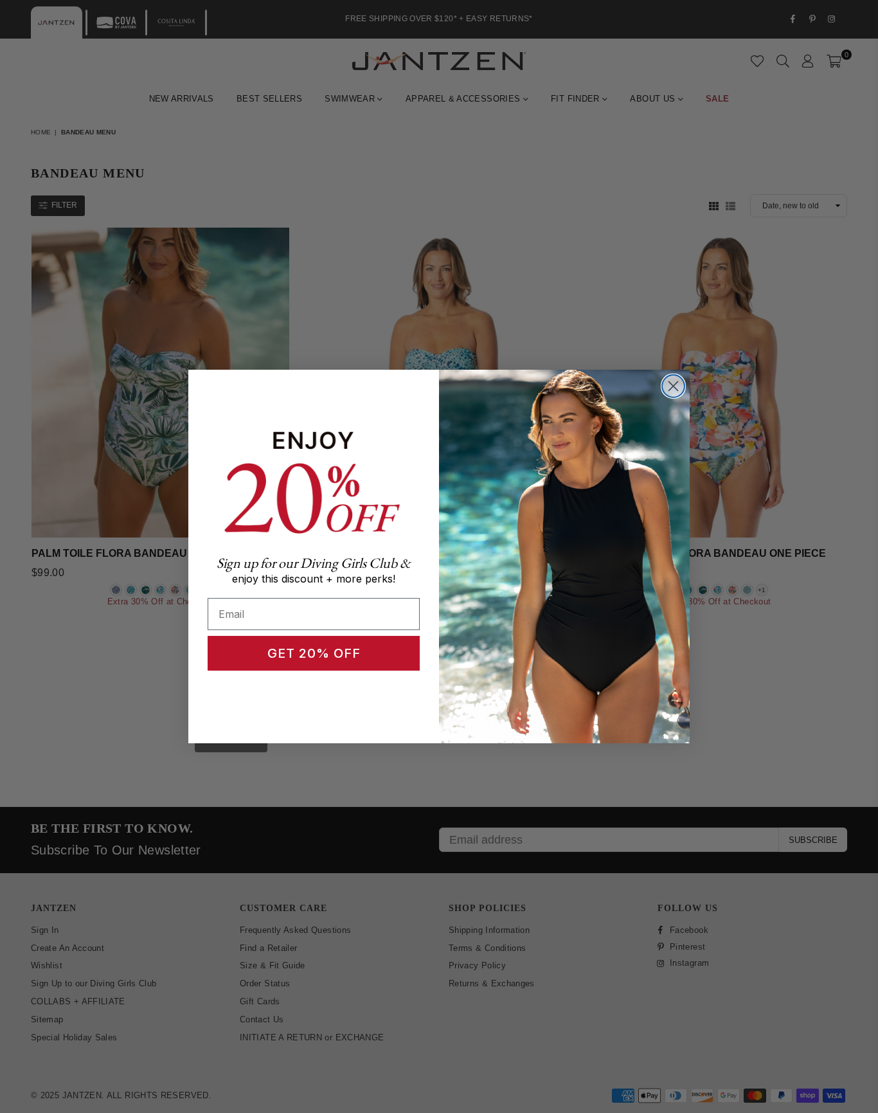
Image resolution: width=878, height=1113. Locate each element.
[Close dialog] (673, 386)
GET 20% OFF (314, 653)
